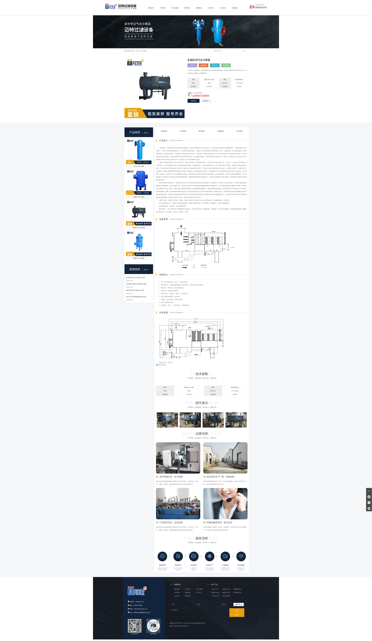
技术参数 (183, 131)
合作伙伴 (223, 8)
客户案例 (187, 8)
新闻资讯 (199, 8)
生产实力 (211, 8)
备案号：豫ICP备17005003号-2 (179, 626)
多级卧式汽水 (237, 589)
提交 (237, 612)
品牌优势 (221, 131)
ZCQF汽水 (214, 589)
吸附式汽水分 (215, 592)
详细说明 (164, 131)
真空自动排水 (226, 596)
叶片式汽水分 (215, 596)
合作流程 (239, 131)
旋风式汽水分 (226, 592)
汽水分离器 (174, 8)
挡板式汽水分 (226, 589)
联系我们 (235, 8)
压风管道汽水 (237, 592)
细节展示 (202, 131)
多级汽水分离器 (162, 365)
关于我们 (163, 8)
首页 (137, 51)
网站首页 (151, 8)
